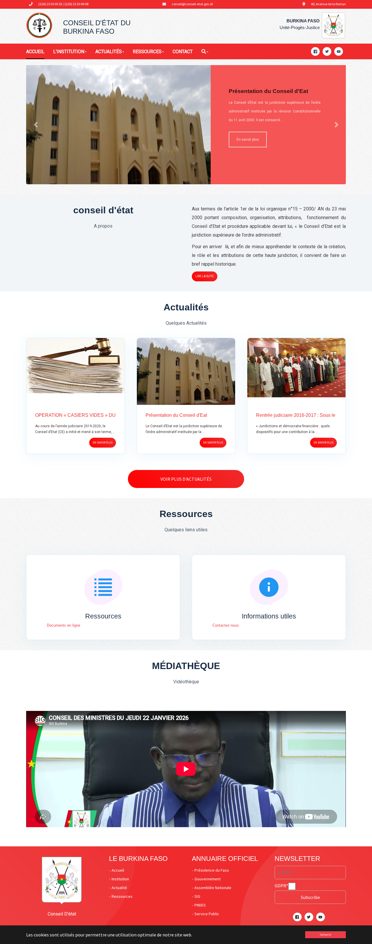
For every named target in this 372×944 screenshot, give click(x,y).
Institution (120, 879)
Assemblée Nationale (212, 887)
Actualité (119, 887)
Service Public (206, 913)
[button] (36, 124)
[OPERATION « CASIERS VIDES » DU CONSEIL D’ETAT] (75, 365)
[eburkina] (39, 26)
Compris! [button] (325, 934)
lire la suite (204, 276)
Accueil (118, 870)
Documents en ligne (63, 625)
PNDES (200, 905)
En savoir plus (248, 139)
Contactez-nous (225, 625)
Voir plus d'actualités (186, 479)
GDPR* (281, 885)
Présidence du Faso (211, 870)
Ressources (122, 896)
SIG (197, 896)
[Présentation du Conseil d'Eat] (118, 136)
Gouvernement (207, 879)
